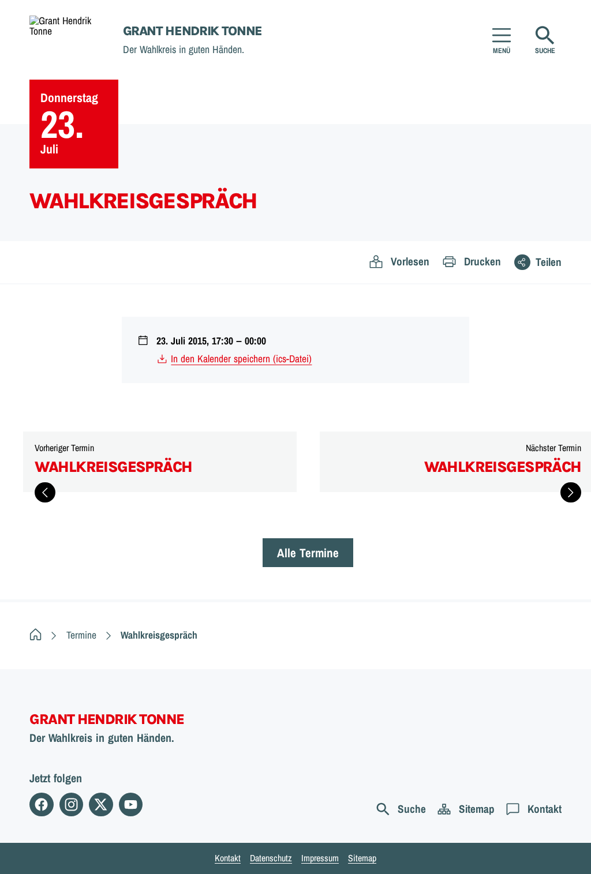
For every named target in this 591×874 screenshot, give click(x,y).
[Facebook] (41, 804)
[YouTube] (131, 804)
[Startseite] (35, 635)
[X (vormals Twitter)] (101, 804)
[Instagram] (71, 804)
